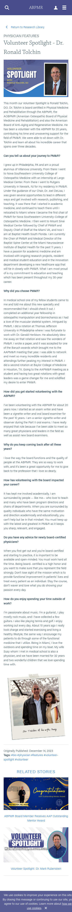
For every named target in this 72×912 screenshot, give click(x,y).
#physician (23, 755)
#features (37, 755)
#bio (14, 755)
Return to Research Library (27, 27)
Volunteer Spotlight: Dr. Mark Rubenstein (36, 868)
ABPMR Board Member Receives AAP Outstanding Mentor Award (36, 818)
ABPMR (36, 7)
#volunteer (21, 759)
